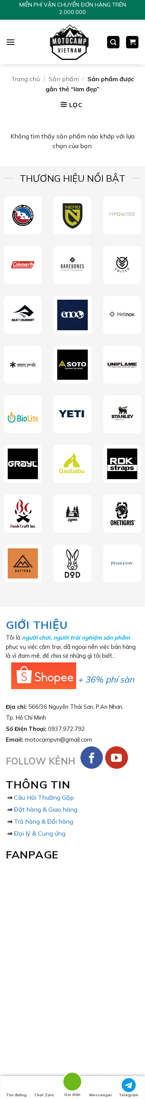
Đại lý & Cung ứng (39, 833)
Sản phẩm (64, 79)
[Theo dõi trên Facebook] (91, 757)
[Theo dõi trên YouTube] (116, 757)
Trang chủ (25, 79)
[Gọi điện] (72, 1083)
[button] (10, 41)
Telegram (128, 1094)
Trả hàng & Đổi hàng (43, 821)
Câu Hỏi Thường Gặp (44, 797)
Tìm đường (16, 1094)
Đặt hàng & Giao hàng (45, 809)
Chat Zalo (44, 1094)
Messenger (100, 1094)
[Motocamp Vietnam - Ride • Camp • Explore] (68, 42)
